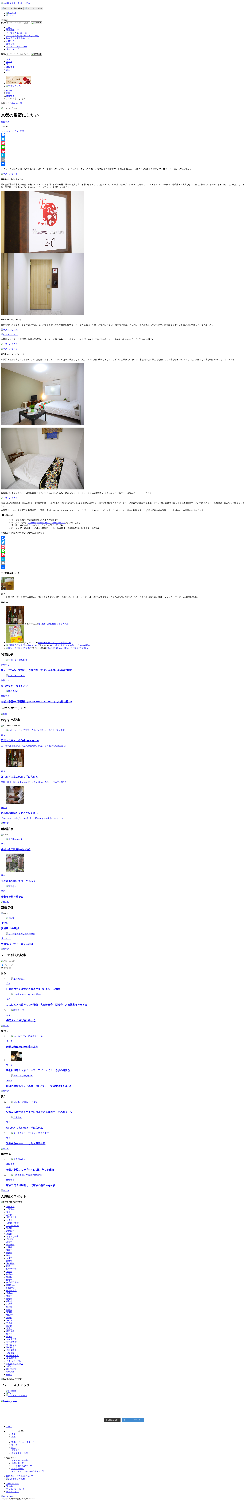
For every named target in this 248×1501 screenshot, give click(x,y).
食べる (9, 61)
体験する (10, 67)
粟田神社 (10, 1315)
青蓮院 (9, 1312)
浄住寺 (9, 1299)
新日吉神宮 (11, 1369)
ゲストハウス (12, 131)
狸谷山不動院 (12, 1282)
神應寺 (9, 1296)
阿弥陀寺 (10, 1347)
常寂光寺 (10, 1331)
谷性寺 (9, 1272)
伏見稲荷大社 (12, 1358)
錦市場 (9, 1307)
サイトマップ (12, 49)
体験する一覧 (16, 103)
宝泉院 (9, 1326)
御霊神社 (10, 1274)
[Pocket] (124, 143)
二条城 (9, 1323)
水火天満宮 (11, 1339)
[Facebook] (124, 135)
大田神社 (10, 1366)
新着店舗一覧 (17, 1468)
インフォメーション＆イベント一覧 (22, 36)
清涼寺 (9, 1328)
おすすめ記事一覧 (19, 1460)
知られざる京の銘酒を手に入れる (53, 624)
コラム (9, 72)
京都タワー (11, 1320)
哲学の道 (10, 1372)
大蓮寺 (9, 1258)
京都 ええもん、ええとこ (23, 1442)
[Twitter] (124, 139)
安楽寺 (9, 1253)
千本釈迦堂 (11, 1290)
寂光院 (9, 1234)
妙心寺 (9, 1334)
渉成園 (9, 1228)
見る (8, 59)
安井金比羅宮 (12, 1355)
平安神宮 (10, 1207)
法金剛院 (10, 1263)
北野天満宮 (11, 1217)
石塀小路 (10, 1353)
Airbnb (31, 522)
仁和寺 (9, 1247)
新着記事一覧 (12, 30)
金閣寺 (9, 1309)
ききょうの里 (12, 1236)
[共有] (124, 164)
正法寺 (9, 1304)
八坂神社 (10, 1239)
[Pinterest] (124, 151)
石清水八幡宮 (12, 1223)
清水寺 (9, 1337)
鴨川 (8, 1212)
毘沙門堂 (10, 1288)
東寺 (8, 1255)
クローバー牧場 (13, 1361)
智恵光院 (10, 1244)
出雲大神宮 (11, 1269)
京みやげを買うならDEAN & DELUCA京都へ (67, 648)
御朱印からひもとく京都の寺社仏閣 (54, 643)
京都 (22, 131)
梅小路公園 (11, 1345)
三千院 (9, 1215)
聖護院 (9, 1277)
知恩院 (9, 1318)
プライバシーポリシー (16, 46)
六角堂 (9, 1220)
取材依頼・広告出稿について (19, 38)
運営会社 (10, 44)
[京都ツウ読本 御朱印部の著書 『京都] (32, 1415)
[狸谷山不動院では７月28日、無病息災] (32, 1411)
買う (8, 64)
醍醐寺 (9, 1374)
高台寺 (9, 1242)
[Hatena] (124, 155)
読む (8, 70)
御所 (8, 1266)
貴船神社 (10, 1293)
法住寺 (9, 1280)
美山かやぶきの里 (14, 1364)
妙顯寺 (9, 1301)
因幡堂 (9, 1261)
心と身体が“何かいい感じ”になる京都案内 (70, 645)
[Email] (124, 159)
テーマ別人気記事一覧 (16, 33)
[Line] (124, 147)
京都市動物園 (12, 1225)
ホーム (9, 27)
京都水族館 (11, 1342)
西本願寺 (10, 1231)
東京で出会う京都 (19, 1453)
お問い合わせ (12, 41)
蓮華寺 (9, 1250)
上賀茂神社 (11, 1209)
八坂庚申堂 (11, 1350)
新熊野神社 (11, 1285)
